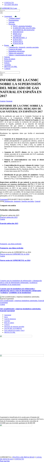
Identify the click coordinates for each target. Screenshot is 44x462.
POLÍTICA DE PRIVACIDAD (23, 457)
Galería (2, 219)
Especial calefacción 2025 (9, 217)
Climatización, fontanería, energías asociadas (19, 201)
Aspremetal (4, 199)
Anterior (3, 101)
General (37, 201)
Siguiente (9, 101)
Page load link (5, 461)
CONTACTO (19, 459)
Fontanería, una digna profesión (10, 244)
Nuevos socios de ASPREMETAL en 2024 (14, 254)
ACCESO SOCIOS (11, 4)
